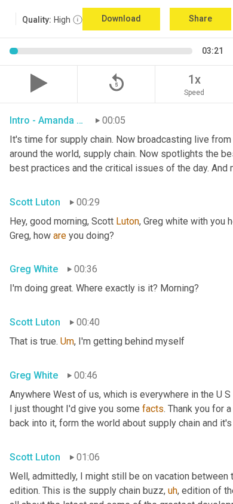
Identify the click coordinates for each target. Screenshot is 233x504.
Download (121, 18)
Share (200, 18)
